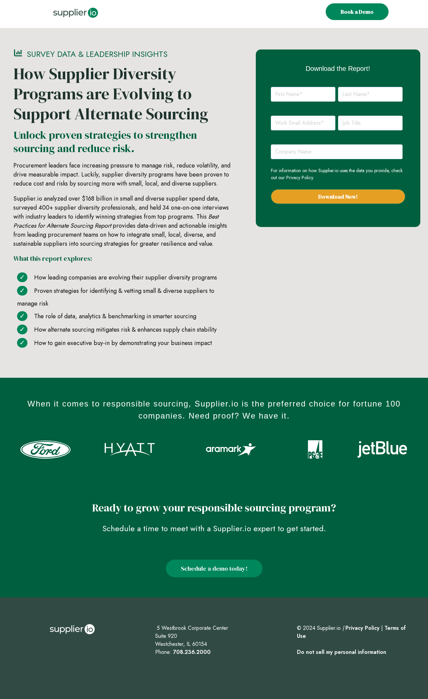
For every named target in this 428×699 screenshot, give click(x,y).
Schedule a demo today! (214, 568)
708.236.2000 (192, 652)
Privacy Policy (299, 177)
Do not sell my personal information (341, 652)
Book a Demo (357, 11)
